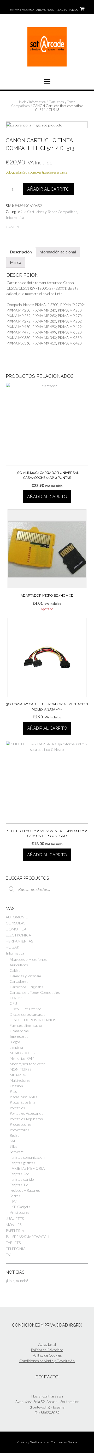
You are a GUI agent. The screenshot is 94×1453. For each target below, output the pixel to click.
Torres (15, 1196)
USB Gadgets (20, 1207)
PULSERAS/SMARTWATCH (27, 1236)
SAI (12, 1141)
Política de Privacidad (47, 1349)
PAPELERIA (15, 1230)
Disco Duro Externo (26, 1009)
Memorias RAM (22, 1058)
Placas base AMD (23, 1097)
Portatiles (17, 1108)
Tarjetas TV (19, 1185)
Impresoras (19, 1036)
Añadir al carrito (48, 189)
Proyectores (19, 1130)
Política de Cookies (47, 1355)
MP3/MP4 (18, 1075)
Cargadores (19, 981)
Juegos (15, 1042)
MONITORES (20, 1069)
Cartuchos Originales (27, 987)
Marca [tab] (15, 262)
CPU (13, 1003)
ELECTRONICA (18, 935)
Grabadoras (19, 1031)
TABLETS (13, 1242)
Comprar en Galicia (64, 1442)
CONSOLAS (15, 923)
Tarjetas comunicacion (27, 1157)
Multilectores (20, 1080)
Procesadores (21, 1124)
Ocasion (16, 1086)
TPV (13, 1201)
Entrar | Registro (21, 9)
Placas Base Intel (23, 1102)
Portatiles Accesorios (26, 1113)
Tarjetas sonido (22, 1179)
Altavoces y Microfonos (28, 959)
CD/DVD (17, 998)
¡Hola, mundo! (17, 1280)
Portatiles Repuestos (26, 1119)
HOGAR (12, 947)
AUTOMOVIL (17, 917)
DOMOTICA (16, 929)
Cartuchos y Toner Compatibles (52, 211)
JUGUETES (15, 1218)
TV (8, 1254)
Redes (14, 1135)
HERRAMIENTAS (19, 941)
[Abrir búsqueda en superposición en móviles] (47, 889)
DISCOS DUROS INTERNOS (33, 1020)
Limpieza (16, 1047)
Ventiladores (20, 1212)
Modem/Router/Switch (27, 1064)
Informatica (37, 102)
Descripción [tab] (21, 251)
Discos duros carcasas (27, 1014)
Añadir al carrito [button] (47, 496)
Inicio (22, 102)
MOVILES (13, 1224)
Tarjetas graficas (22, 1163)
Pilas (13, 1091)
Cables (15, 970)
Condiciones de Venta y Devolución (47, 1360)
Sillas (13, 1146)
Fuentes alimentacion (26, 1025)
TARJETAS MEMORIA (27, 1168)
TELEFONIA (16, 1248)
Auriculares (19, 965)
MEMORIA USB (22, 1053)
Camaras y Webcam (25, 976)
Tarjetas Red (19, 1174)
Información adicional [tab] (57, 251)
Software (17, 1152)
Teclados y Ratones (25, 1190)
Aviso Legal (47, 1344)
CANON (12, 227)
